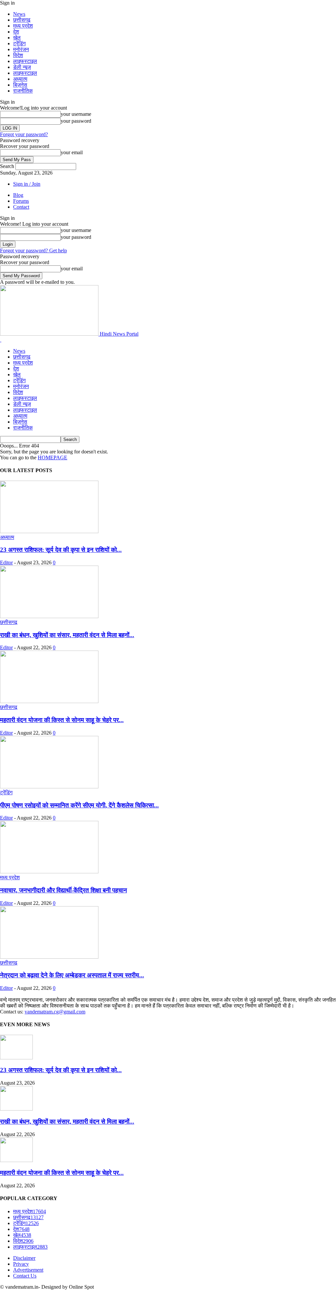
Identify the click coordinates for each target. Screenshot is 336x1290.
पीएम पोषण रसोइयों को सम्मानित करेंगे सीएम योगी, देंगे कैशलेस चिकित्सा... (79, 805)
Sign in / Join (26, 184)
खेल (17, 37)
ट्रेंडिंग (19, 43)
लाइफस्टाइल (25, 61)
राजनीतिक (23, 91)
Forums (21, 201)
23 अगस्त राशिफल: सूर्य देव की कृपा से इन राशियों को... (61, 549)
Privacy (21, 1264)
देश (16, 31)
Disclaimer (24, 1258)
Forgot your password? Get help (33, 250)
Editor (6, 562)
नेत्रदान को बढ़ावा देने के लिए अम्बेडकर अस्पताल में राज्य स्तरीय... (72, 975)
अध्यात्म (20, 79)
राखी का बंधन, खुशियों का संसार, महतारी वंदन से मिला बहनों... (67, 635)
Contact (21, 207)
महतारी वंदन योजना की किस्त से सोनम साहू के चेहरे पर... (62, 720)
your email (72, 152)
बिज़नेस (20, 85)
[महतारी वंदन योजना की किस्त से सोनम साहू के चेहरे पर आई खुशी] (49, 701)
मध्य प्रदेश (23, 26)
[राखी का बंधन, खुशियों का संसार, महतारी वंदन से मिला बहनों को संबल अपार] (49, 616)
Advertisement (28, 1270)
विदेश (18, 55)
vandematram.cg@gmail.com (55, 1011)
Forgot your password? (24, 134)
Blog (18, 195)
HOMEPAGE (52, 457)
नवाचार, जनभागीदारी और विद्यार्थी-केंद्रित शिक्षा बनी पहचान (63, 890)
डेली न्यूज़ (22, 67)
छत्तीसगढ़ (22, 20)
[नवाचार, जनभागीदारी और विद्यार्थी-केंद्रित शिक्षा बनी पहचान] (49, 871)
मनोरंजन (21, 49)
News (19, 14)
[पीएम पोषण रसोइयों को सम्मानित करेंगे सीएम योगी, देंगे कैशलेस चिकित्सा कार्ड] (49, 786)
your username (76, 114)
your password (76, 121)
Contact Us (24, 1276)
